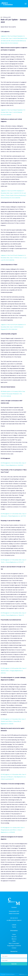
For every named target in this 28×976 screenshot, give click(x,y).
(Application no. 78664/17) (17, 615)
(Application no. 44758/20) (8, 832)
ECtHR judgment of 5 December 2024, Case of (13, 719)
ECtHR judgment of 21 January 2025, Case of (13, 827)
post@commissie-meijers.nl (14, 920)
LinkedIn (14, 924)
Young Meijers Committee (14, 945)
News (14, 941)
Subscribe (14, 963)
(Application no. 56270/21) (16, 465)
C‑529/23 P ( (4, 393)
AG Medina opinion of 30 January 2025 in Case (13, 391)
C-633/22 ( (15, 38)
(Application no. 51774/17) (17, 562)
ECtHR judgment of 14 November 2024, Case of (13, 513)
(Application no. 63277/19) (19, 516)
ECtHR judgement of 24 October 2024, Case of (13, 463)
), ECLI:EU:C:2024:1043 (11, 329)
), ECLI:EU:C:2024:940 (14, 197)
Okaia (26, 974)
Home (14, 934)
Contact (14, 947)
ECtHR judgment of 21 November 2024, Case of (13, 613)
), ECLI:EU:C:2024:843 (12, 43)
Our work (14, 936)
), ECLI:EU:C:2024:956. (9, 260)
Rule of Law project (14, 943)
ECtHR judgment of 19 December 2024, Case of (13, 774)
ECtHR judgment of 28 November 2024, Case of (13, 668)
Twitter (14, 927)
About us (14, 939)
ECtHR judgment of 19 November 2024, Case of (13, 559)
